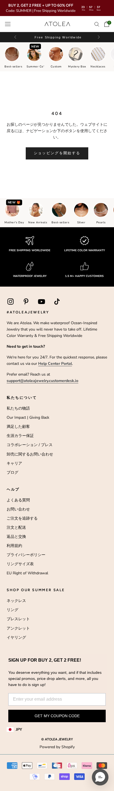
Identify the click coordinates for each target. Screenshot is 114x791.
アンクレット (18, 628)
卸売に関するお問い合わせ (30, 454)
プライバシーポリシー (26, 554)
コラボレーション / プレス (30, 444)
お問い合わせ (18, 509)
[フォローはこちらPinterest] (26, 301)
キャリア (14, 463)
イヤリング (16, 637)
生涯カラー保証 (20, 435)
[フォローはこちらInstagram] (10, 301)
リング (12, 609)
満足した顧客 (18, 426)
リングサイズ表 (20, 564)
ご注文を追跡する (22, 518)
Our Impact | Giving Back (28, 417)
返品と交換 (16, 536)
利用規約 (14, 545)
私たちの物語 (18, 408)
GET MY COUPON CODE (57, 716)
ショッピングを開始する (57, 153)
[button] (98, 37)
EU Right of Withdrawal (27, 573)
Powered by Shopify (57, 747)
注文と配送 (16, 527)
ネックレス (16, 600)
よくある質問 (18, 500)
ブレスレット (18, 619)
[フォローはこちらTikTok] (57, 301)
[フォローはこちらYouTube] (41, 301)
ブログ (12, 472)
